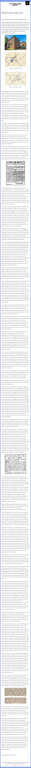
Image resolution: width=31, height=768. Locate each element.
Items (15, 765)
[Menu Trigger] (27, 3)
